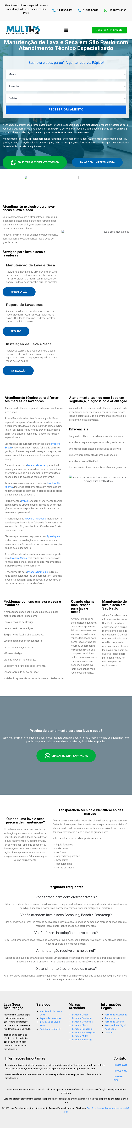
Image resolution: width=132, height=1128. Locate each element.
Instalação (18, 370)
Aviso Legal (110, 1029)
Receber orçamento (66, 109)
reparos (16, 331)
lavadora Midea (18, 558)
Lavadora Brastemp (82, 1018)
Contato (109, 1032)
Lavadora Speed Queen (84, 1032)
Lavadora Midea (80, 1036)
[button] (66, 30)
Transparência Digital (115, 1025)
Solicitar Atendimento (50, 1029)
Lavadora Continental (82, 1021)
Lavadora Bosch (80, 1014)
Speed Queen (54, 536)
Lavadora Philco (80, 1025)
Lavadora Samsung (82, 1039)
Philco (24, 501)
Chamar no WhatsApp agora (69, 755)
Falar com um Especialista (97, 162)
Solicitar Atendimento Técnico (38, 162)
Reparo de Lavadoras (50, 1018)
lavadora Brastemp (37, 465)
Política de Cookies (114, 1021)
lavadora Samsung (37, 572)
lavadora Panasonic (35, 518)
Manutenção (19, 291)
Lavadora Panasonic (82, 1029)
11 (120, 1065)
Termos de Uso (112, 1018)
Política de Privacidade (116, 1014)
